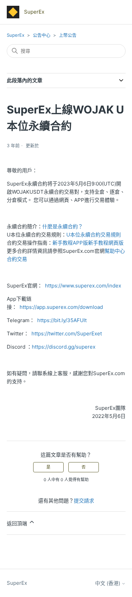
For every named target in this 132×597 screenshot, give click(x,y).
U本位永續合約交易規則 (93, 234)
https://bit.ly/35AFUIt (62, 320)
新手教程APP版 (70, 243)
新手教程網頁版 (106, 243)
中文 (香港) (108, 583)
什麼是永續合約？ (62, 226)
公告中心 (41, 35)
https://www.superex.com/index (83, 285)
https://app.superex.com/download (61, 307)
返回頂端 (17, 523)
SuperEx (15, 35)
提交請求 (84, 500)
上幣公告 (67, 35)
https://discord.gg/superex (63, 347)
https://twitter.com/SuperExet (66, 333)
